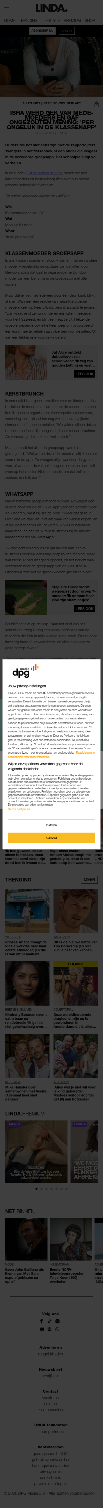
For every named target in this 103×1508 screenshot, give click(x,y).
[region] (51, 754)
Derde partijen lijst (19, 809)
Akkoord (51, 837)
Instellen (51, 824)
